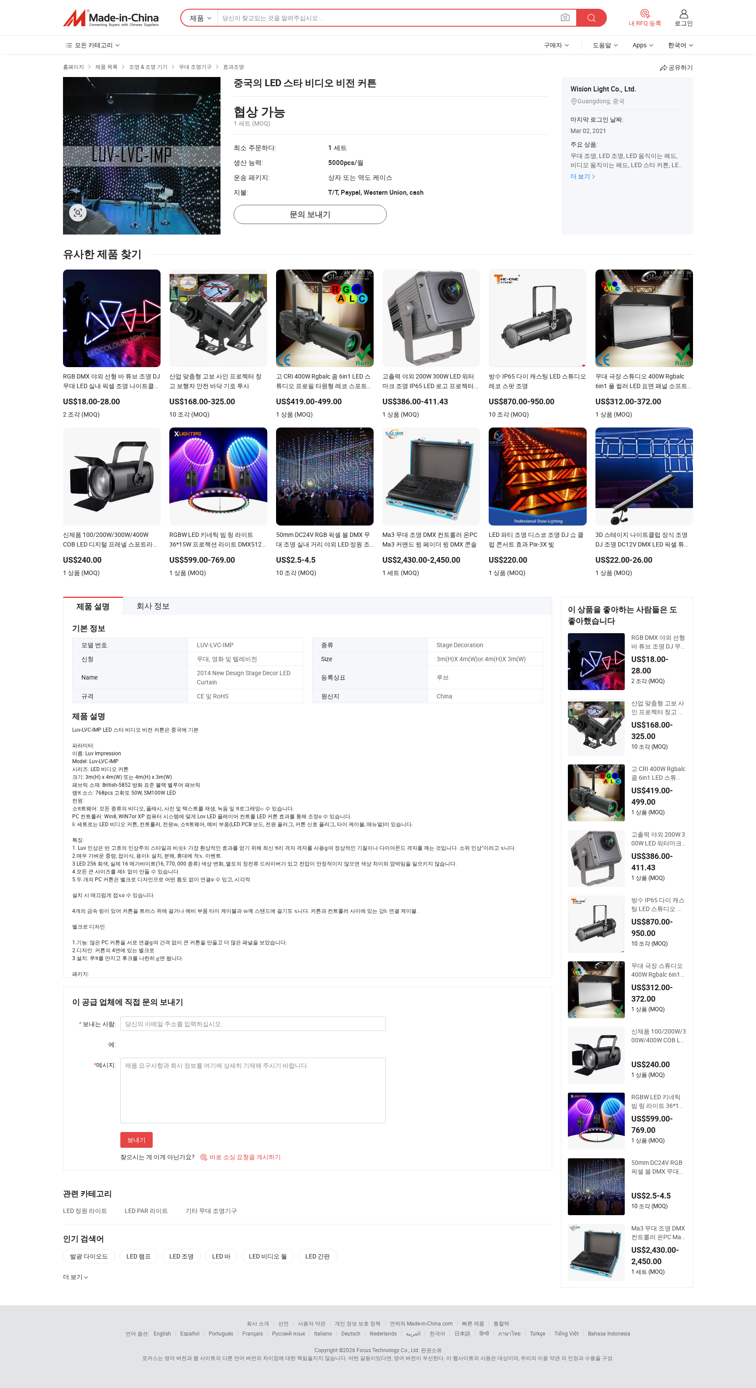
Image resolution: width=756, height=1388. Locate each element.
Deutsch (350, 1333)
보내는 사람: (97, 1024)
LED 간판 (317, 1256)
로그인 (684, 23)
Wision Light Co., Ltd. (603, 89)
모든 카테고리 (94, 45)
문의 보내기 (310, 214)
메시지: (105, 1065)
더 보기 (580, 176)
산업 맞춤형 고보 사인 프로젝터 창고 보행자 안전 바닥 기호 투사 (657, 707)
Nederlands (383, 1333)
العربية (413, 1333)
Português (221, 1333)
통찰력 (501, 1323)
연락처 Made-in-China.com (421, 1323)
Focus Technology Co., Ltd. (388, 1349)
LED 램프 (138, 1256)
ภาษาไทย (509, 1333)
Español (190, 1333)
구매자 (553, 45)
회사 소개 (258, 1323)
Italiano (323, 1333)
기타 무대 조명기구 (211, 1210)
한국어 (437, 1333)
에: (112, 1044)
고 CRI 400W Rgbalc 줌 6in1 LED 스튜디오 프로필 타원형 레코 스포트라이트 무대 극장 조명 (658, 773)
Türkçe (537, 1333)
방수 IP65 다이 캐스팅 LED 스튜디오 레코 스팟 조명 (658, 904)
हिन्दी (484, 1333)
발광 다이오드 (89, 1256)
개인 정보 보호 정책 (358, 1323)
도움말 (602, 45)
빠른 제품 (473, 1323)
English (162, 1333)
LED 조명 (181, 1256)
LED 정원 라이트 (85, 1210)
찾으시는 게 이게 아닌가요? (157, 1157)
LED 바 (221, 1256)
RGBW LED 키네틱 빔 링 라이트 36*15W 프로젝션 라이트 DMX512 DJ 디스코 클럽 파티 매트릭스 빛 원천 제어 (657, 1101)
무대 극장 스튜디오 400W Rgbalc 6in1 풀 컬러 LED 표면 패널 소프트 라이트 (657, 970)
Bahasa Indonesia (609, 1333)
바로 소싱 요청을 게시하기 (240, 1157)
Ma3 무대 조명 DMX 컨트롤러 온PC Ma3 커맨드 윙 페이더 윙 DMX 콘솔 (658, 1232)
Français (252, 1333)
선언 (283, 1323)
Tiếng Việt (566, 1333)
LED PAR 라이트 (146, 1210)
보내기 (136, 1140)
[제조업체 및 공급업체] (110, 18)
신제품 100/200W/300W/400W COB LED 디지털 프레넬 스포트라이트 (658, 1036)
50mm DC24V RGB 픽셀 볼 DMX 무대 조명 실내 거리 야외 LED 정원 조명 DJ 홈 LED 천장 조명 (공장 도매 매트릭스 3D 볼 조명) (658, 1167)
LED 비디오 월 (268, 1256)
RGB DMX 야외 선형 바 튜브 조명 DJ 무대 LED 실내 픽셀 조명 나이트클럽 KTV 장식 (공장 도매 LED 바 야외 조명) (658, 642)
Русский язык (288, 1333)
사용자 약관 (312, 1323)
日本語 (462, 1333)
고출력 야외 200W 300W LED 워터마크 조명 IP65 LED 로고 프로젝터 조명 (658, 839)
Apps (640, 45)
